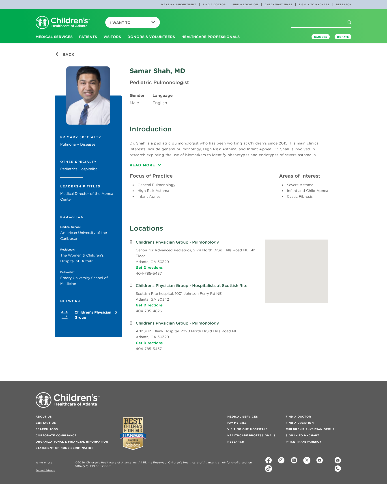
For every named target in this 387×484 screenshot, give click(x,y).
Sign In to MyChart (314, 4)
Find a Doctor (214, 4)
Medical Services (242, 416)
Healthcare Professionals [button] (210, 36)
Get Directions (149, 267)
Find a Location (245, 4)
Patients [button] (88, 36)
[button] (353, 31)
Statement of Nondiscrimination (65, 448)
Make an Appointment (178, 4)
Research (343, 4)
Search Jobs (47, 429)
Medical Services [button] (54, 36)
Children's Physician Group (93, 315)
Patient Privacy (45, 470)
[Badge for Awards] (133, 433)
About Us (44, 416)
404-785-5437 (149, 273)
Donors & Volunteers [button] (151, 36)
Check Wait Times (278, 4)
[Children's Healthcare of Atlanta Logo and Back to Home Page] (63, 23)
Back (67, 54)
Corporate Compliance (56, 435)
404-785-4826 (149, 311)
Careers (320, 36)
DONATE (343, 36)
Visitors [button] (112, 36)
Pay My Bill (236, 423)
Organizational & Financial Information (72, 441)
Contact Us (46, 423)
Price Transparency (303, 441)
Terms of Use (44, 462)
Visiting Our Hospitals (247, 429)
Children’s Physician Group (310, 429)
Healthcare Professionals (251, 435)
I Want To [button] (120, 22)
